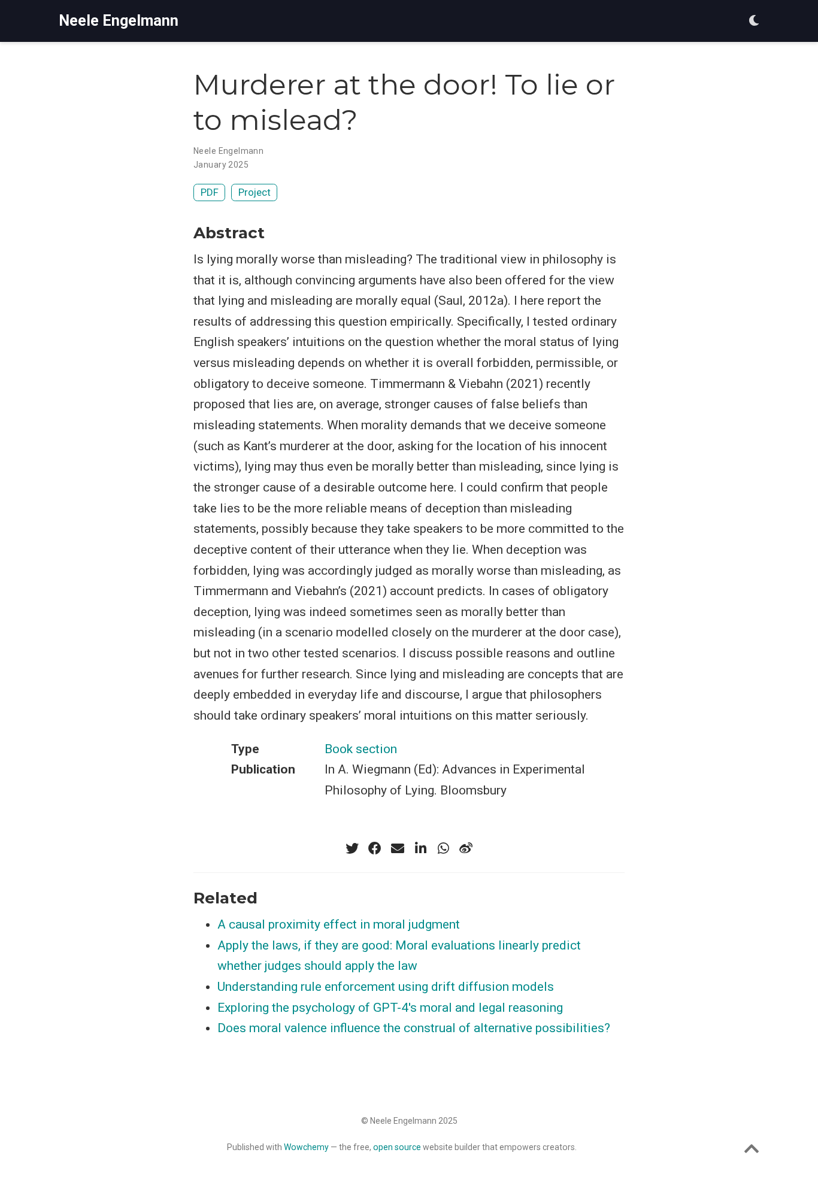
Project (254, 192)
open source (397, 1147)
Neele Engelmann (118, 20)
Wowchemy (306, 1147)
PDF (210, 192)
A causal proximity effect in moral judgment (338, 924)
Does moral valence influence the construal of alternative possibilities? (413, 1028)
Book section (361, 749)
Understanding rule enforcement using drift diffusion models (385, 986)
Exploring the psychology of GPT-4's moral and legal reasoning (390, 1007)
